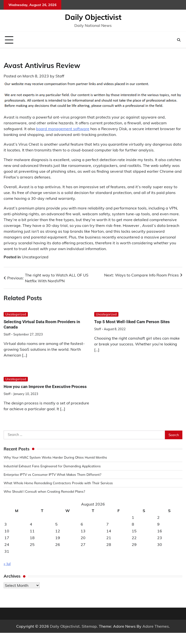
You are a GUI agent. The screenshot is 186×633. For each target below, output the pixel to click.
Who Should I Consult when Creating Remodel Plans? (44, 491)
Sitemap (89, 626)
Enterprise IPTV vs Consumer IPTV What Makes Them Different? (52, 474)
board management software (62, 128)
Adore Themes (155, 626)
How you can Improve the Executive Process (45, 386)
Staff (59, 76)
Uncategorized (35, 256)
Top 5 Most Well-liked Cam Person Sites (132, 321)
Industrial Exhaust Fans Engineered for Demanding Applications (52, 466)
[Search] (178, 40)
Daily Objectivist (93, 17)
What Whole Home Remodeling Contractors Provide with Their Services (58, 483)
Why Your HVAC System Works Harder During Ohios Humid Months (55, 457)
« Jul (7, 563)
